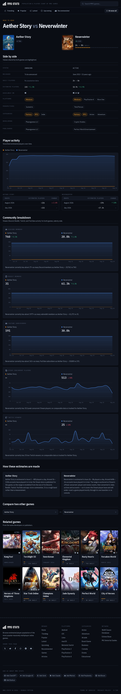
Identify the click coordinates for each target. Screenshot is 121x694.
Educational (86, 656)
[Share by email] (31, 648)
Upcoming (48, 11)
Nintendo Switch (68, 645)
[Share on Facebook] (15, 648)
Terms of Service (87, 690)
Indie (43, 114)
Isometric (29, 107)
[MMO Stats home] (11, 3)
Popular (23, 11)
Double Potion (27, 690)
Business (85, 645)
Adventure (101, 114)
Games (44, 653)
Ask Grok (42, 676)
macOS (64, 641)
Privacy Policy (104, 690)
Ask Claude (56, 676)
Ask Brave (101, 676)
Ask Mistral (71, 676)
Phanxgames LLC (32, 122)
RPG (36, 114)
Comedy (85, 649)
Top (116, 690)
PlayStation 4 (89, 99)
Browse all (113, 11)
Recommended (63, 11)
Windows (29, 99)
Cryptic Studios (79, 122)
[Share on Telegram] (26, 648)
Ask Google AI (27, 676)
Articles (44, 656)
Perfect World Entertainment (84, 129)
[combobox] (30, 512)
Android (64, 630)
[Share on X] (5, 648)
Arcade (84, 638)
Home (44, 630)
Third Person (78, 107)
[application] (60, 172)
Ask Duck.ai (10, 680)
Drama (84, 653)
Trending (10, 11)
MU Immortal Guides (109, 640)
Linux (63, 638)
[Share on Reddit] (10, 648)
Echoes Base (106, 637)
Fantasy (29, 114)
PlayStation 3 (67, 653)
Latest (34, 11)
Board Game (86, 641)
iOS (63, 634)
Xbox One (100, 99)
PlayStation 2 (67, 649)
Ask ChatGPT (11, 676)
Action (92, 114)
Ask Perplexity (86, 676)
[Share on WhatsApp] (20, 648)
